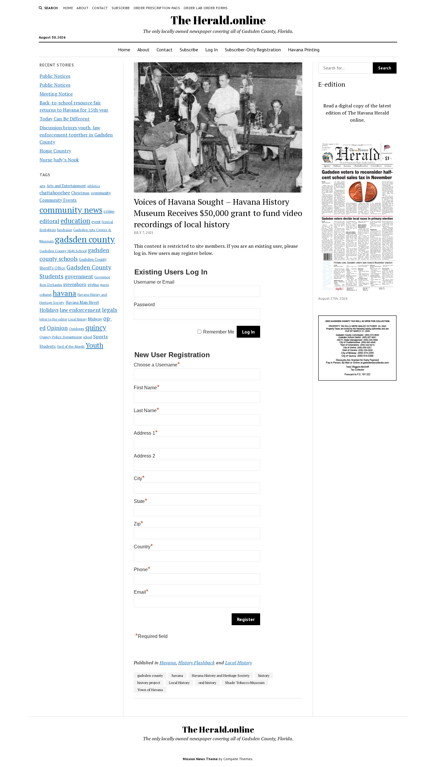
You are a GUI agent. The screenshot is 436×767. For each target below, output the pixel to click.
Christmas (80, 193)
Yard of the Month (71, 346)
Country (143, 546)
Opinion (57, 327)
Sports (100, 336)
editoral (49, 221)
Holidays (48, 310)
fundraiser (64, 230)
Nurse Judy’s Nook (59, 159)
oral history (207, 682)
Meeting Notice (56, 93)
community (101, 193)
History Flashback (196, 662)
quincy (95, 327)
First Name (147, 387)
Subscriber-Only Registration (253, 50)
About (82, 8)
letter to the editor (53, 319)
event (96, 221)
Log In (211, 50)
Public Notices (54, 76)
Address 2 (144, 455)
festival (107, 222)
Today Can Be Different (64, 118)
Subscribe (121, 8)
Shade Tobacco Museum (245, 682)
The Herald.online (218, 20)
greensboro (74, 284)
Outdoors (76, 328)
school (87, 337)
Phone (142, 569)
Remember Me (218, 331)
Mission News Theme (200, 759)
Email (141, 592)
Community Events (58, 200)
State (140, 501)
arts (42, 186)
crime (109, 211)
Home (68, 8)
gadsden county (85, 239)
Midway (95, 319)
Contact (100, 8)
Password (144, 304)
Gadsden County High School (63, 250)
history (263, 675)
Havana (168, 662)
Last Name (146, 410)
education (75, 220)
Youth (94, 345)
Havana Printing (303, 50)
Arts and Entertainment (66, 185)
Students (47, 346)
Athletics (93, 186)
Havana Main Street (82, 302)
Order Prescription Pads (156, 8)
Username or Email (154, 282)
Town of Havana (150, 689)
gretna (93, 284)
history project (148, 682)
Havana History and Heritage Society (220, 675)
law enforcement (80, 309)
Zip (138, 523)
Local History (77, 319)
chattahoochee (54, 193)
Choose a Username (157, 364)
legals (109, 309)
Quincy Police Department (60, 336)
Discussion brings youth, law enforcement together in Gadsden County (76, 134)
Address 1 (146, 433)
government (79, 276)
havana (64, 293)
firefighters (47, 230)
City (139, 478)
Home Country (55, 150)
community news (70, 209)
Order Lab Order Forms (206, 8)
